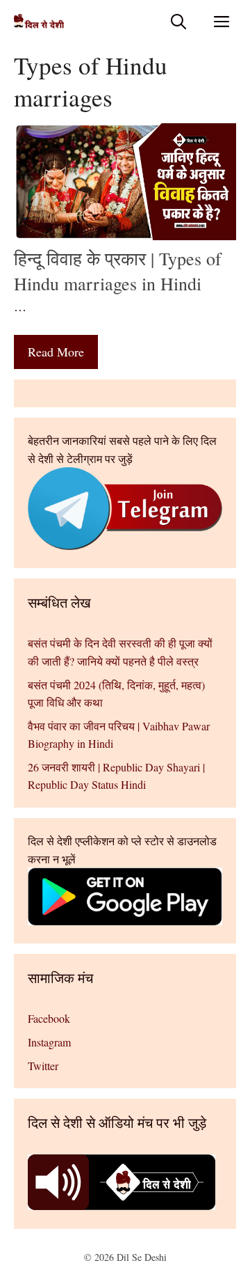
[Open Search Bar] (178, 21)
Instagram (49, 1042)
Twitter (43, 1065)
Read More (56, 351)
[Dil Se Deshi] (39, 21)
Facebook (49, 1018)
